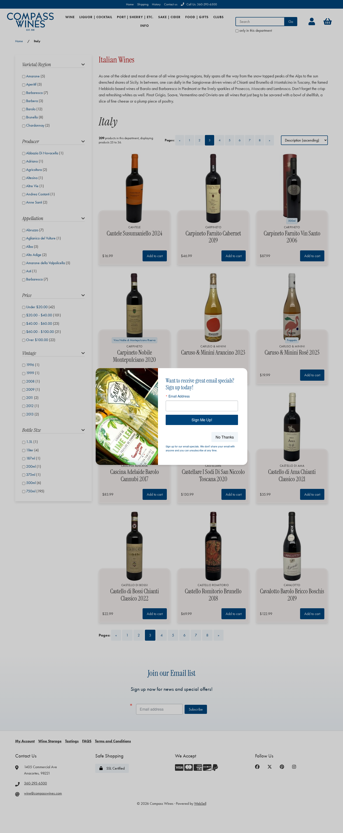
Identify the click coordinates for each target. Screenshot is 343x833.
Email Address (179, 396)
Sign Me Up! (202, 419)
